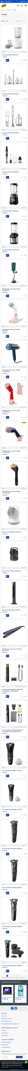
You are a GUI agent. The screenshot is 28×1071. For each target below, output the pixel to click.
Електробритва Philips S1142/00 (12, 809)
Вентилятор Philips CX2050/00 (11, 532)
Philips (3, 51)
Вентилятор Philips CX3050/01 (11, 571)
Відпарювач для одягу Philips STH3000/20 (11, 370)
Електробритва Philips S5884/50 (12, 848)
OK (26, 1062)
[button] (13, 1003)
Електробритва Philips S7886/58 (12, 965)
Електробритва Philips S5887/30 (12, 926)
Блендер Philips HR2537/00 (10, 94)
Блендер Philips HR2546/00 (10, 133)
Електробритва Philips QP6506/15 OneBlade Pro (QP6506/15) (12, 690)
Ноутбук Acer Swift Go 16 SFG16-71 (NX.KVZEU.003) (7, 997)
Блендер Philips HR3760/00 (10, 250)
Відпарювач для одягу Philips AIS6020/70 (11, 289)
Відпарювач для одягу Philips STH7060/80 (11, 492)
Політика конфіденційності (16, 1067)
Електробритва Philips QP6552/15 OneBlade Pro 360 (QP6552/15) (12, 730)
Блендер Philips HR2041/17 (10, 55)
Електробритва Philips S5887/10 (12, 887)
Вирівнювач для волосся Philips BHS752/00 (12, 649)
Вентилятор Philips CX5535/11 (11, 610)
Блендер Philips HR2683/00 (10, 172)
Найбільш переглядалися (10, 982)
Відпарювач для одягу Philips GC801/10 (11, 330)
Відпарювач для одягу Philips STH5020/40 (11, 411)
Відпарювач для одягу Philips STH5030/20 (11, 451)
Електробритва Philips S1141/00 (12, 770)
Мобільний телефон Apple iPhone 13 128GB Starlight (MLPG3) (20, 997)
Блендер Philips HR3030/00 (10, 211)
